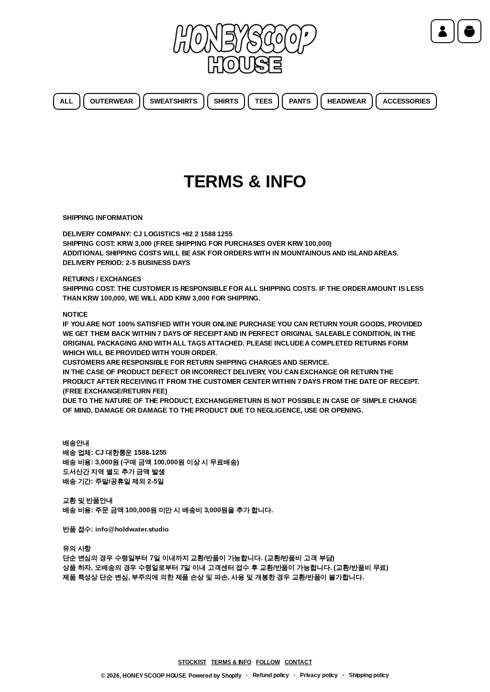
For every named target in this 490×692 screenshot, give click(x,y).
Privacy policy (319, 675)
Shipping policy (369, 675)
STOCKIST (192, 662)
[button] (469, 31)
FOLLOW (267, 662)
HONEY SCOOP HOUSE (154, 675)
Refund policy (271, 675)
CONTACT (298, 662)
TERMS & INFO (231, 662)
